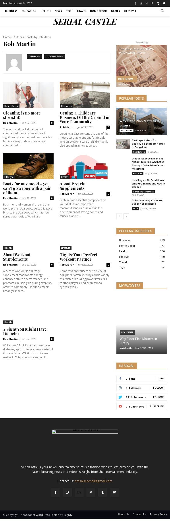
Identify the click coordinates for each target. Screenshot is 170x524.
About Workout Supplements (17, 257)
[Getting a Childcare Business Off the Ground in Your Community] (85, 95)
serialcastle (126, 348)
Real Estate (126, 130)
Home (7, 37)
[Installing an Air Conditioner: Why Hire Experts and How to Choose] (123, 183)
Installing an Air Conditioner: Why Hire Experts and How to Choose (148, 184)
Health (64, 177)
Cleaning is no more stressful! (22, 115)
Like (161, 378)
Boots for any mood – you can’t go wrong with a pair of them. (27, 188)
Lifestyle (9, 177)
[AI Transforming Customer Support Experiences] (123, 204)
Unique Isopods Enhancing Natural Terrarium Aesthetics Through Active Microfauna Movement (148, 163)
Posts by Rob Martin (39, 37)
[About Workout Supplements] (28, 237)
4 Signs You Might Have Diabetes (25, 331)
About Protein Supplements (72, 186)
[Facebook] (135, 3)
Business (66, 106)
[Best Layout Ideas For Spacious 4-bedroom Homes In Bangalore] (123, 144)
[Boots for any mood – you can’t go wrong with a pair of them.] (28, 166)
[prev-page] (119, 216)
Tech (135, 208)
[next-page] (126, 216)
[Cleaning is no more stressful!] (28, 95)
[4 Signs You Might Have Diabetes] (28, 311)
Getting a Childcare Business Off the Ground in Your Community (84, 117)
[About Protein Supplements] (85, 166)
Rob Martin (10, 122)
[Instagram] (141, 3)
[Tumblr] (158, 3)
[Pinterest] (152, 3)
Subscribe (157, 406)
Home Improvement (143, 191)
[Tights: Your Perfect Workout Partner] (85, 237)
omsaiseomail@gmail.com (93, 481)
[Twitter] (164, 3)
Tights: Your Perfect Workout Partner (78, 257)
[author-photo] (16, 62)
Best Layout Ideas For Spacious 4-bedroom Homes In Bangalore (148, 144)
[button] (162, 11)
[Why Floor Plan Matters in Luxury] (141, 324)
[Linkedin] (147, 3)
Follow (158, 387)
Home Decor (11, 106)
